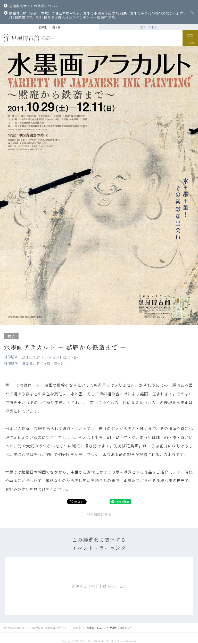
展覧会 (77, 627)
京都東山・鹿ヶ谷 (49, 27)
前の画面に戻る (99, 514)
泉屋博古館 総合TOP (14, 627)
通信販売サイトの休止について (34, 6)
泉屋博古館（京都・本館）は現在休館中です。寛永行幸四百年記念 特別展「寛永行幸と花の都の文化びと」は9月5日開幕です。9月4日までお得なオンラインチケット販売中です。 (97, 15)
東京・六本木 (148, 27)
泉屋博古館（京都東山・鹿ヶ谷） (49, 627)
